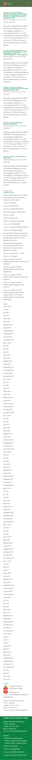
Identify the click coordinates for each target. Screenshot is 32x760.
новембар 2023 (8, 406)
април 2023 (7, 428)
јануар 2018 (7, 619)
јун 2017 (6, 640)
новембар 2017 (8, 625)
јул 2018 (6, 600)
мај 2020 (6, 534)
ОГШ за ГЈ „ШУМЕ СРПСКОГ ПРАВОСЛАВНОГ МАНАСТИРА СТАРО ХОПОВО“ (16, 261)
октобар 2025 (7, 337)
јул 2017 (6, 637)
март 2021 (6, 503)
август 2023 (7, 416)
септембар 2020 (8, 522)
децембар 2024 (8, 367)
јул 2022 (6, 455)
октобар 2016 (7, 664)
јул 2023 (6, 419)
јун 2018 (6, 603)
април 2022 (7, 464)
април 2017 (7, 646)
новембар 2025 (8, 334)
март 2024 (6, 394)
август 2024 (7, 379)
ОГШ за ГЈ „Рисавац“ (10, 203)
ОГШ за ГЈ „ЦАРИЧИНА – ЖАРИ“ (14, 253)
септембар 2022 (8, 449)
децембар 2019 (8, 549)
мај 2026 (6, 316)
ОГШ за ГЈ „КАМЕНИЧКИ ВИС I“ (13, 209)
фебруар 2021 (7, 506)
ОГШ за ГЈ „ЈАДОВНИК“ (11, 206)
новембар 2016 (8, 661)
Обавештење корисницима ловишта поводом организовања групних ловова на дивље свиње (15, 197)
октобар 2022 (7, 446)
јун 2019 (6, 567)
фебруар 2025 (7, 361)
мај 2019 (6, 570)
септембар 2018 (8, 594)
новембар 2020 (8, 516)
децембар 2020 (8, 512)
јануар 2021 (7, 509)
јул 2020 (6, 528)
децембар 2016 (8, 658)
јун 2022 (6, 458)
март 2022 (6, 467)
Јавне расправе (7, 59)
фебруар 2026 (7, 325)
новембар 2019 (8, 552)
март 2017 (6, 649)
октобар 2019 (7, 555)
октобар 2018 (7, 591)
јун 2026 (6, 312)
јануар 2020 (7, 546)
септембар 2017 (8, 631)
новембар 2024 (8, 370)
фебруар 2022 (7, 470)
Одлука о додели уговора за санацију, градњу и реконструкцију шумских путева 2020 (15, 88)
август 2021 (7, 488)
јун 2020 (6, 531)
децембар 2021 (8, 476)
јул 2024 (6, 382)
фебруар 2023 (7, 434)
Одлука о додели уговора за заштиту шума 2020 (13, 123)
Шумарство (12, 22)
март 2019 (6, 576)
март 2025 (6, 358)
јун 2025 (6, 349)
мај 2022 (6, 461)
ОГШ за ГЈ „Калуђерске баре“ (13, 230)
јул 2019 (6, 564)
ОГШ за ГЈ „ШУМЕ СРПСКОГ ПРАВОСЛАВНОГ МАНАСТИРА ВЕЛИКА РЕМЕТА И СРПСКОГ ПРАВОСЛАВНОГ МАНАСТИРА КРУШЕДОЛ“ (13, 294)
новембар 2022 (8, 443)
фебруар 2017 (7, 652)
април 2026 (7, 319)
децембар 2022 (8, 440)
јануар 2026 (7, 328)
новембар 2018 (8, 588)
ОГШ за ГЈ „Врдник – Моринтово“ (14, 212)
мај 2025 (6, 352)
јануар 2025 (7, 364)
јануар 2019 (7, 582)
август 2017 (7, 634)
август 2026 (7, 306)
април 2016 (7, 676)
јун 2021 (6, 494)
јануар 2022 (7, 473)
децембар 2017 (8, 622)
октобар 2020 (7, 519)
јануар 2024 (7, 400)
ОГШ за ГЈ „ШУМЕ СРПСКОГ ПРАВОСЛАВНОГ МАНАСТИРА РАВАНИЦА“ (13, 269)
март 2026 (6, 322)
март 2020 (6, 540)
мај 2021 (6, 497)
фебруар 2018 (7, 616)
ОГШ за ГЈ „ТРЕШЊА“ (10, 256)
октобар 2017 (7, 628)
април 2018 (7, 610)
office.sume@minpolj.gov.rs (18, 710)
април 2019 (7, 573)
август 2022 (7, 452)
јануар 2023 (7, 437)
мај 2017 (6, 643)
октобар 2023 (7, 409)
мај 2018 (6, 607)
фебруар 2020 (7, 543)
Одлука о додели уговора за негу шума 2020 (14, 157)
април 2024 (7, 391)
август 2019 (7, 561)
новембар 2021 (8, 479)
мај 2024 (6, 388)
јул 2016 (6, 670)
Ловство (5, 22)
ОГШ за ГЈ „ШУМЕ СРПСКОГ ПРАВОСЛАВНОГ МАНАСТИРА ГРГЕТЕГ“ (13, 285)
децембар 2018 (8, 585)
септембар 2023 (8, 413)
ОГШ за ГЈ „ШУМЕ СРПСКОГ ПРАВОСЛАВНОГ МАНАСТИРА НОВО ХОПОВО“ (15, 277)
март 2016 (6, 679)
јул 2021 (6, 491)
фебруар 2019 (7, 579)
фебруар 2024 (7, 397)
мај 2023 (6, 425)
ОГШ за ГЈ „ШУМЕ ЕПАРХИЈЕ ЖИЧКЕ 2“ (16, 227)
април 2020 (7, 537)
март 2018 (6, 613)
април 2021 (7, 500)
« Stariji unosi (7, 191)
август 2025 (7, 343)
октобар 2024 (7, 373)
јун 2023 (6, 422)
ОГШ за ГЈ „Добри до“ (10, 218)
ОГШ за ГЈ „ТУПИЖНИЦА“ (12, 224)
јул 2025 (6, 346)
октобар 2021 (7, 482)
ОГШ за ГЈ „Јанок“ (9, 215)
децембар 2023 (8, 403)
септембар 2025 (8, 340)
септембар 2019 (8, 558)
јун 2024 (6, 385)
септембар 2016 (8, 667)
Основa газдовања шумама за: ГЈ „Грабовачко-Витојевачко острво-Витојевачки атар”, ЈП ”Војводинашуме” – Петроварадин (15, 53)
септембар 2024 (8, 376)
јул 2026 (6, 309)
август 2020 (7, 525)
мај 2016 (6, 673)
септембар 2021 (8, 485)
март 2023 (6, 431)
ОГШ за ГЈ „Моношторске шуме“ (14, 221)
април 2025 (7, 355)
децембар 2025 (8, 331)
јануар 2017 (7, 655)
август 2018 (7, 597)
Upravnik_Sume (13, 20)
